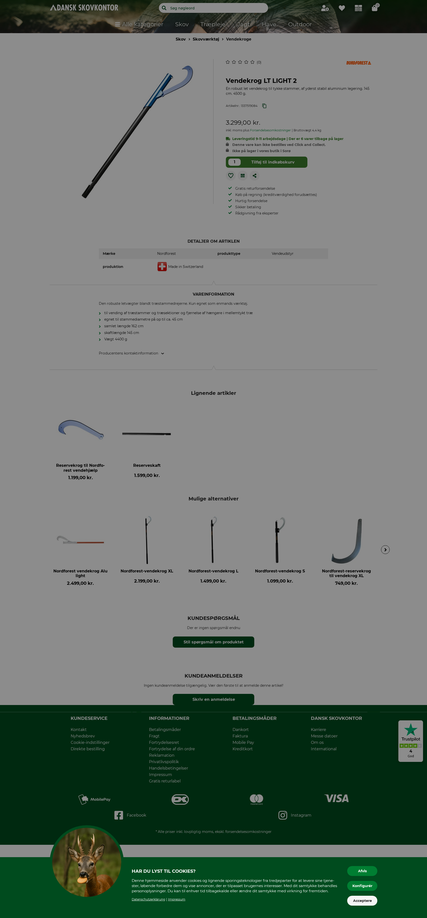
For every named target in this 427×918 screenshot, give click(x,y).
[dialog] (213, 459)
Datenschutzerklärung (148, 899)
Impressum (176, 899)
